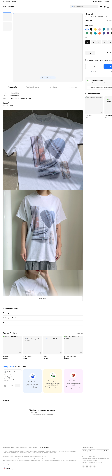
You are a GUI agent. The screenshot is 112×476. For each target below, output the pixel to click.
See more (80, 333)
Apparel (17, 95)
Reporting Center (102, 451)
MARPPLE (14, 1)
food (45, 356)
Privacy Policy (44, 447)
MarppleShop (6, 1)
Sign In (95, 1)
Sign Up (100, 1)
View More (42, 298)
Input (17, 386)
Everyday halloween (70, 356)
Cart (94, 66)
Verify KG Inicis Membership (69, 460)
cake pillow (6, 356)
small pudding (27, 356)
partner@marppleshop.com (93, 460)
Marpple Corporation (8, 447)
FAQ (84, 451)
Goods (12, 95)
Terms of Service (33, 447)
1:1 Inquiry (91, 451)
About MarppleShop (21, 447)
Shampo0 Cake (14, 93)
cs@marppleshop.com (103, 458)
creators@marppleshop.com (95, 462)
